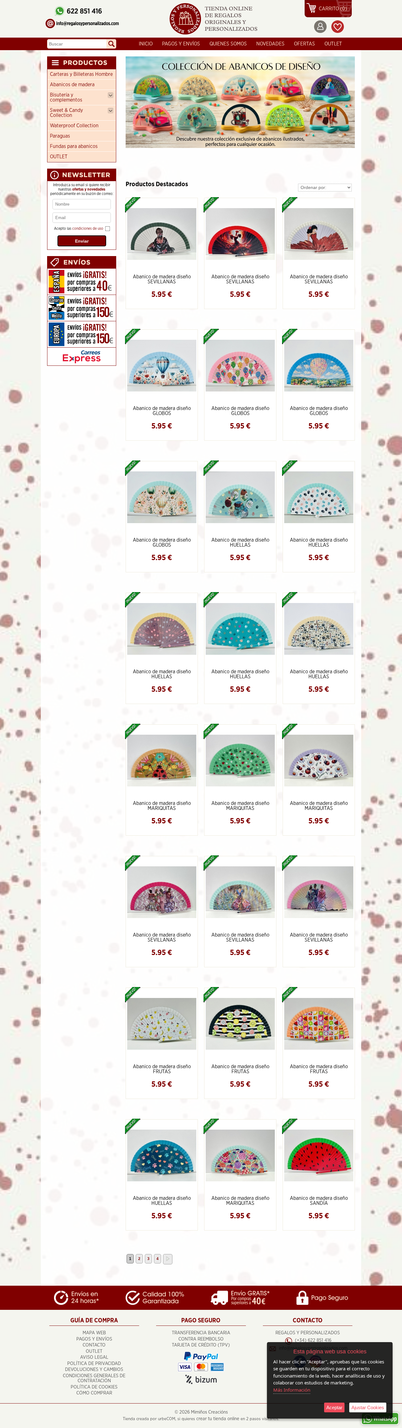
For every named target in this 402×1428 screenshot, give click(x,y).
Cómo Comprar (94, 1393)
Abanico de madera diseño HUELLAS (240, 543)
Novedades (270, 43)
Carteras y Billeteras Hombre (81, 74)
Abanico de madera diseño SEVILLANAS (162, 279)
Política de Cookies (94, 1387)
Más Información (291, 1390)
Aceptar (334, 1407)
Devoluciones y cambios (94, 1369)
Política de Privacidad (94, 1363)
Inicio (146, 43)
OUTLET (333, 43)
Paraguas (60, 136)
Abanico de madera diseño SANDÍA (319, 1201)
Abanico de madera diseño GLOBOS (162, 411)
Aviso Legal (94, 1357)
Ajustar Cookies (367, 1407)
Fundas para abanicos (74, 146)
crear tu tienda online (217, 1418)
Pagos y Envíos (181, 43)
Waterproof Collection (74, 125)
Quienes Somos (228, 43)
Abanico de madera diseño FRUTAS (162, 1069)
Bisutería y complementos (66, 97)
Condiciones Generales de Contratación (94, 1378)
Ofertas (304, 43)
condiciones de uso (87, 228)
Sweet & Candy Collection (66, 113)
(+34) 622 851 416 (313, 1340)
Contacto (94, 1345)
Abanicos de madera (72, 84)
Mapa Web (94, 1333)
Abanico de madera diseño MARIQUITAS (162, 806)
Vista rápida (162, 233)
